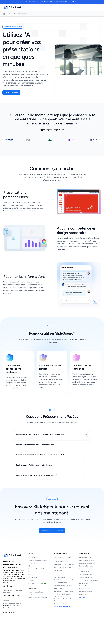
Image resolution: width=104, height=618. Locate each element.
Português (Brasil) (15, 605)
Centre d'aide (32, 577)
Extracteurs (68, 561)
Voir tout (82, 597)
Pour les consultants (20, 14)
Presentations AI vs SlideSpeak (89, 580)
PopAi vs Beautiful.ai (85, 577)
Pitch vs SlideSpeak (85, 589)
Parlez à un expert (11, 93)
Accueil (8, 14)
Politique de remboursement (37, 598)
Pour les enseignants (60, 573)
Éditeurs (65, 564)
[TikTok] (7, 586)
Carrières (31, 580)
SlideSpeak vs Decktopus (87, 560)
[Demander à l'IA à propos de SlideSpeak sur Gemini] (13, 595)
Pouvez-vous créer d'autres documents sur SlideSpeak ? (40, 455)
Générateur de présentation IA (63, 580)
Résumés (72, 564)
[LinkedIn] (4, 586)
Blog (29, 572)
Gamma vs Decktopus (86, 566)
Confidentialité (33, 595)
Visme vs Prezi (83, 594)
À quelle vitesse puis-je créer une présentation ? (36, 475)
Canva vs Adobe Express (87, 586)
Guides (30, 574)
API (29, 566)
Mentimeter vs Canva (85, 591)
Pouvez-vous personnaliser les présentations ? (35, 445)
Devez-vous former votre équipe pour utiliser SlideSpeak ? (41, 434)
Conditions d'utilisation (36, 592)
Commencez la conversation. (52, 531)
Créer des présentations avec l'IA (38, 560)
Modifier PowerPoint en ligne (63, 585)
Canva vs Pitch (83, 583)
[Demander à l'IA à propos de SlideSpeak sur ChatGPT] (5, 595)
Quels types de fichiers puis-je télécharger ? (35, 465)
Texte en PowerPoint (60, 583)
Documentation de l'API (36, 569)
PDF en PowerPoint (60, 588)
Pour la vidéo (58, 570)
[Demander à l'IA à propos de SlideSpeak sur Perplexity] (18, 595)
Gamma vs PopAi (84, 569)
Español (18, 603)
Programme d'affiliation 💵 (37, 583)
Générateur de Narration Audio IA (64, 591)
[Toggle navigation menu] (99, 7)
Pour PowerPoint (59, 567)
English (5, 603)
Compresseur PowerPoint (62, 604)
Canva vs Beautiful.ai (85, 574)
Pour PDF (68, 567)
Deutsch (12, 603)
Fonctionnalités (33, 557)
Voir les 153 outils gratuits (62, 607)
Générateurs (58, 564)
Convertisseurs (58, 561)
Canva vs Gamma (84, 572)
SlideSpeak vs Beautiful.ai (87, 563)
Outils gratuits (33, 563)
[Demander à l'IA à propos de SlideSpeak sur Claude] (9, 595)
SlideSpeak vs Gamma (86, 557)
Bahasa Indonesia (9, 608)
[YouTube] (11, 586)
